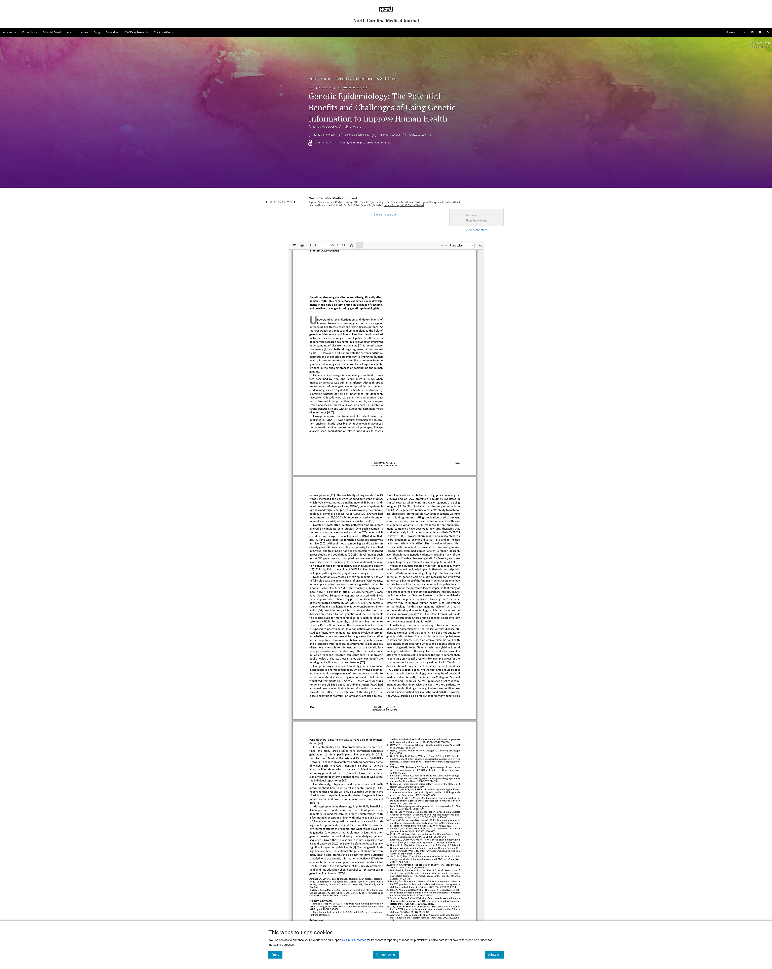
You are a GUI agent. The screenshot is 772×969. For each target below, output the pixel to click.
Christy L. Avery (350, 126)
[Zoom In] (446, 245)
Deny (277, 954)
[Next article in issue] (295, 202)
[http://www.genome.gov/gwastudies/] (442, 850)
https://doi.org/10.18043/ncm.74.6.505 (366, 142)
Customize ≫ (387, 954)
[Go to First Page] (310, 244)
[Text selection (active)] (359, 245)
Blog (97, 32)
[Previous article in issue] (266, 202)
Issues (84, 32)
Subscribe (112, 32)
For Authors (29, 32)
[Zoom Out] (442, 245)
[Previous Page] (315, 244)
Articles (7, 32)
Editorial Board (52, 32)
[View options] (294, 245)
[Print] (302, 245)
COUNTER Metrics (354, 940)
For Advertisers (163, 32)
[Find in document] (480, 245)
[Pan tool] (351, 245)
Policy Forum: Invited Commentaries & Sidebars (352, 78)
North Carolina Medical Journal (333, 198)
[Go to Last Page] (343, 244)
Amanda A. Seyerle (323, 126)
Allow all (496, 954)
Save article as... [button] (385, 214)
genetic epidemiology (357, 134)
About (70, 32)
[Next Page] (337, 244)
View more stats (476, 230)
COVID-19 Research (136, 32)
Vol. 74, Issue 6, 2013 (322, 87)
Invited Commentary (324, 134)
